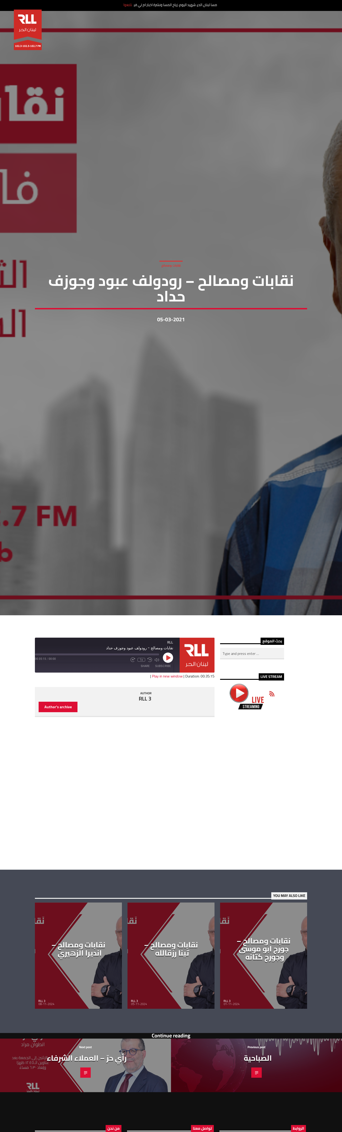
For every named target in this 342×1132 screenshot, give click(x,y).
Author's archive (58, 751)
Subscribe (163, 711)
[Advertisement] (252, 834)
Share (145, 711)
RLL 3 (145, 743)
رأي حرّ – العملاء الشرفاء (87, 1102)
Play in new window (167, 720)
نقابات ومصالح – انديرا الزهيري (78, 993)
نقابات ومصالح (171, 286)
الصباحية (258, 1102)
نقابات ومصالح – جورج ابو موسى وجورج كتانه (264, 993)
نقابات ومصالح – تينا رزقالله (171, 993)
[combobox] (252, 698)
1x (141, 704)
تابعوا (127, 4)
